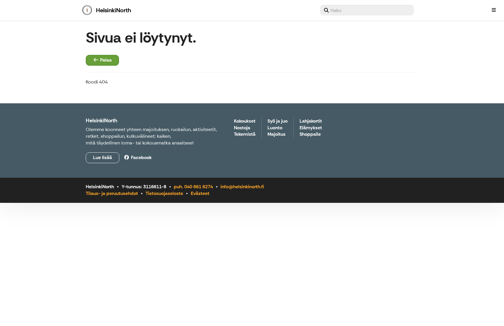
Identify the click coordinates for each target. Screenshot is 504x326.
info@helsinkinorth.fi (242, 187)
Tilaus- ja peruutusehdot (112, 193)
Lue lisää (102, 157)
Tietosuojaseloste (164, 193)
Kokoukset (245, 121)
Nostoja (242, 128)
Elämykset (311, 128)
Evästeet (200, 193)
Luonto (274, 128)
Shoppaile (310, 134)
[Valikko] (494, 10)
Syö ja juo (277, 121)
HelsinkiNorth (101, 120)
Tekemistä (245, 134)
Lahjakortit (311, 121)
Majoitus (276, 134)
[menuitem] (367, 10)
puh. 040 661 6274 (193, 187)
